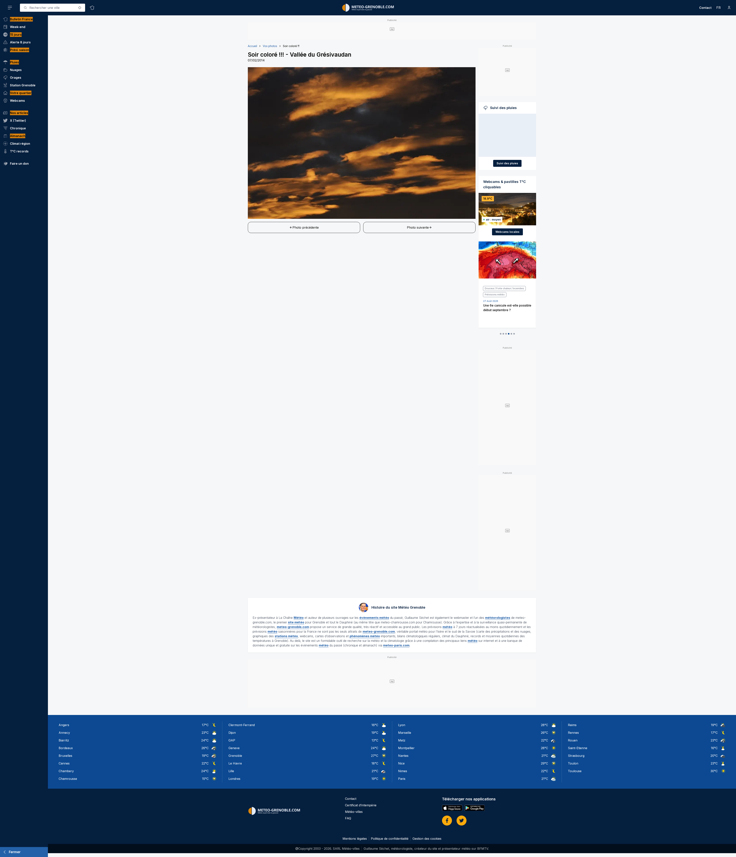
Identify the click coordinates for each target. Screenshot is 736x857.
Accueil (252, 46)
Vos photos (270, 46)
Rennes (573, 733)
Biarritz (64, 740)
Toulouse (575, 771)
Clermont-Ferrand (241, 725)
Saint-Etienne (577, 748)
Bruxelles (65, 756)
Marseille (404, 733)
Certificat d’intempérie (360, 805)
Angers (64, 725)
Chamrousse (68, 779)
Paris (401, 779)
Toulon (573, 763)
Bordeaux (66, 748)
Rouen (572, 740)
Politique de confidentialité (389, 838)
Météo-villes (354, 812)
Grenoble (235, 756)
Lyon (401, 725)
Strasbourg (576, 756)
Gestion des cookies (426, 838)
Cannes (64, 763)
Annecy (64, 733)
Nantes (403, 756)
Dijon (232, 733)
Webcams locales (507, 231)
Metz (401, 740)
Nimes (402, 771)
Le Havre (235, 763)
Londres (234, 779)
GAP (231, 740)
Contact (705, 8)
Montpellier (406, 748)
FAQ (348, 818)
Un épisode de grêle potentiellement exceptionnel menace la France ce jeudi (504, 303)
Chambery (66, 771)
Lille (231, 771)
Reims (572, 725)
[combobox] (52, 8)
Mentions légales (355, 838)
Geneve (234, 748)
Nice (401, 763)
